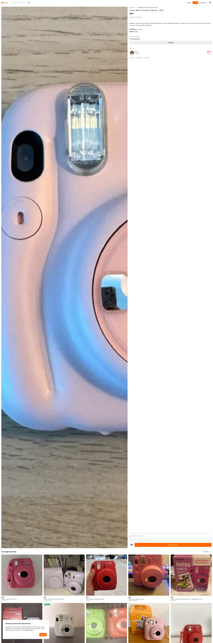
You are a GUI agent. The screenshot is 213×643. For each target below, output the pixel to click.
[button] (207, 551)
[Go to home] (4, 2)
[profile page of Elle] (132, 52)
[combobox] (19, 2)
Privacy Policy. (29, 630)
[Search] (29, 3)
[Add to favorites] (132, 545)
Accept (43, 634)
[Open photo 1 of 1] (64, 277)
